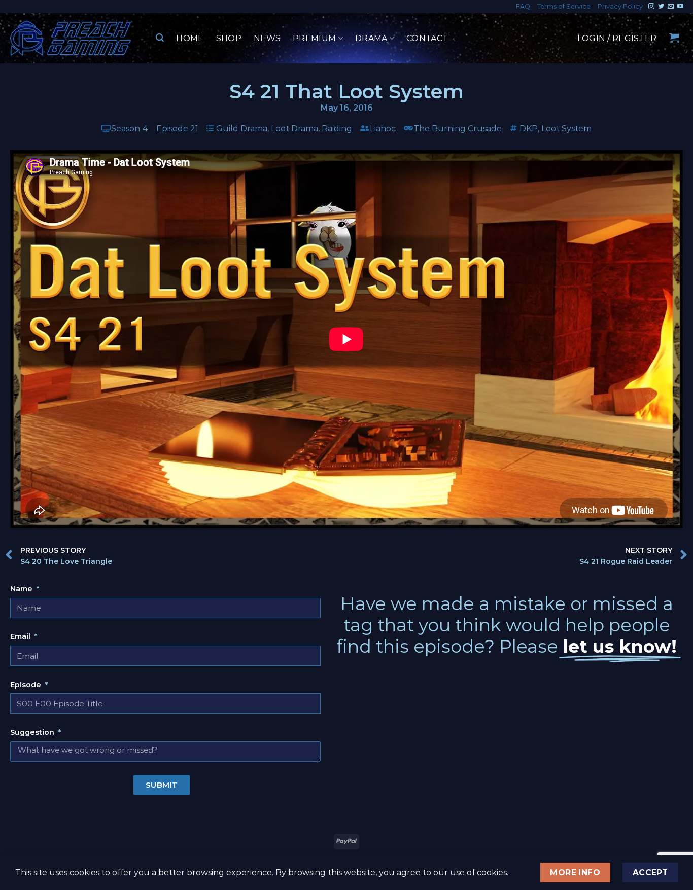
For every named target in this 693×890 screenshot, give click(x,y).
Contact (427, 38)
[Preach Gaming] (71, 38)
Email (21, 636)
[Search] (160, 38)
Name (22, 588)
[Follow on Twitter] (661, 6)
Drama (371, 38)
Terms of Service (564, 6)
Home (189, 38)
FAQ (523, 6)
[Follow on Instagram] (651, 6)
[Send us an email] (671, 6)
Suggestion (33, 732)
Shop (228, 38)
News (267, 38)
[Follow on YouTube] (680, 6)
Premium (314, 38)
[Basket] (674, 37)
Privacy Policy (620, 6)
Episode (26, 684)
